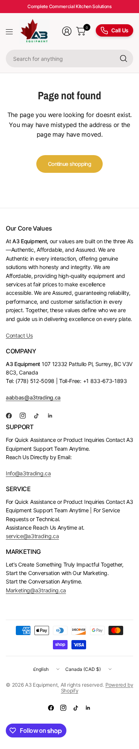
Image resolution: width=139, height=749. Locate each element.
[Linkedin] (53, 416)
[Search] (123, 58)
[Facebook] (12, 416)
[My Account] (67, 31)
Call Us (120, 30)
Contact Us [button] (19, 335)
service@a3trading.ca (32, 536)
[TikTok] (39, 416)
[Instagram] (26, 416)
